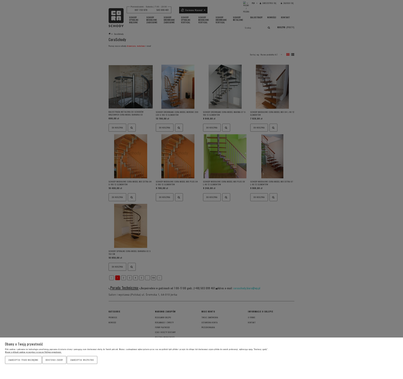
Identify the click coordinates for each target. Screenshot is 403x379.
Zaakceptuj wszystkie (82, 360)
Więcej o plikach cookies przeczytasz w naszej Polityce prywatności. (33, 352)
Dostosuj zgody (54, 360)
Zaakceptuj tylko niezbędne (23, 360)
